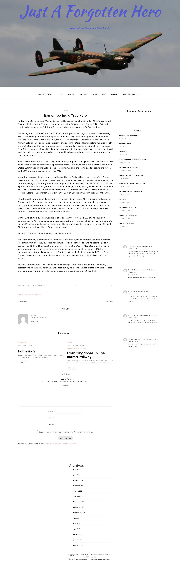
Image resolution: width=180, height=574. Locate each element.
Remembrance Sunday (127, 207)
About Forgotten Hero (45, 94)
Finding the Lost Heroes (128, 215)
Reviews (71, 94)
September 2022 (79, 513)
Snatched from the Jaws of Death (144, 339)
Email (51, 418)
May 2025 (76, 469)
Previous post (22, 302)
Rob (34, 315)
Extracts (114, 94)
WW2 (40, 294)
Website (51, 424)
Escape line (32, 294)
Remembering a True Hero (129, 167)
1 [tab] (62, 374)
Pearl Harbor (124, 199)
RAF (37, 294)
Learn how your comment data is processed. (60, 444)
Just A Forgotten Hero (90, 11)
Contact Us (83, 94)
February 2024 (78, 480)
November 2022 (78, 507)
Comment (65, 386)
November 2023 (78, 486)
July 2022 (76, 518)
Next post (109, 302)
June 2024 (76, 475)
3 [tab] (66, 374)
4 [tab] (69, 374)
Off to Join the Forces (140, 292)
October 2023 (78, 491)
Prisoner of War (77, 348)
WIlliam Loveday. (125, 143)
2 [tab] (64, 374)
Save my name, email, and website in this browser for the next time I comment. (66, 432)
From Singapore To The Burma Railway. (86, 355)
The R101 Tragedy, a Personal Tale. (132, 183)
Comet (26, 294)
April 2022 (76, 529)
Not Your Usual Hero (126, 223)
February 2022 (78, 534)
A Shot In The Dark (99, 94)
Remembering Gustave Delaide (130, 191)
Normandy (26, 351)
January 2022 (77, 540)
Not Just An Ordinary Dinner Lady (131, 175)
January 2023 (77, 496)
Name (51, 411)
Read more (23, 362)
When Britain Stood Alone (128, 135)
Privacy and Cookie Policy (131, 94)
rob (129, 292)
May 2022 (76, 523)
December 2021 (78, 545)
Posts (60, 94)
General (65, 110)
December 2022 (78, 502)
